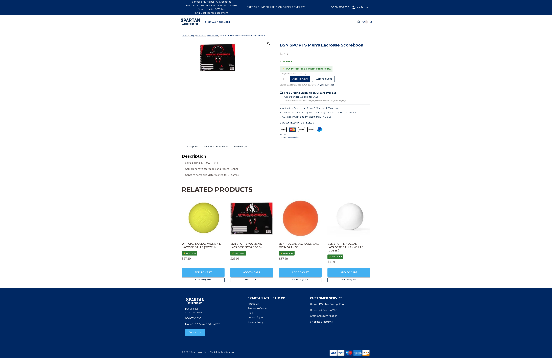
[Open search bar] (370, 22)
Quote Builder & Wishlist (212, 9)
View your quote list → (325, 85)
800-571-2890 (193, 318)
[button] (268, 43)
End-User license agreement (211, 13)
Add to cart (300, 78)
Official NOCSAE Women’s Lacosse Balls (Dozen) (201, 245)
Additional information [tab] (216, 146)
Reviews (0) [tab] (240, 146)
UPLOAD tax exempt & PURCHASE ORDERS (211, 5)
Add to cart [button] (203, 272)
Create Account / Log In (323, 316)
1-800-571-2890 (340, 7)
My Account (363, 7)
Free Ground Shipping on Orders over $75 (276, 7)
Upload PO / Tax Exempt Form (327, 304)
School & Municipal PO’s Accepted (211, 1)
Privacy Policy (255, 322)
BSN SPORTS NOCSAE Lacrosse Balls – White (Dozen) (345, 247)
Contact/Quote (256, 317)
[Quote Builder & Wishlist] (358, 21)
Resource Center (257, 308)
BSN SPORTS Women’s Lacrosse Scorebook (246, 245)
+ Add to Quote (323, 79)
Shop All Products (217, 22)
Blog (250, 313)
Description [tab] (191, 146)
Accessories (293, 137)
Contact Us (195, 332)
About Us (253, 303)
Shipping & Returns (321, 321)
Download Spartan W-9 (323, 310)
